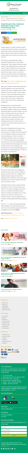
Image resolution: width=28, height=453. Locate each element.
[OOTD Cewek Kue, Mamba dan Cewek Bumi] (14, 236)
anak (4, 218)
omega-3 (16, 218)
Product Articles (14, 260)
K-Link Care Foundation (6, 415)
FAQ (8, 446)
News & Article (16, 16)
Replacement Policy (6, 309)
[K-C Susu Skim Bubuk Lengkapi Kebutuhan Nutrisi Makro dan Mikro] (14, 251)
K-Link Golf (3, 416)
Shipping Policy (5, 308)
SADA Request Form (6, 341)
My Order (4, 317)
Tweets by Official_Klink (7, 409)
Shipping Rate (5, 306)
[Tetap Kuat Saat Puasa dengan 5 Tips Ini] (14, 283)
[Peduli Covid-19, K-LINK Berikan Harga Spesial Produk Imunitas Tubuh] (14, 267)
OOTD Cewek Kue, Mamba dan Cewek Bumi (12, 242)
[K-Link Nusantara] (14, 3)
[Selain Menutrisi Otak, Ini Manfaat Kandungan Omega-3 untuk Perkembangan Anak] (14, 40)
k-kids (7, 218)
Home (10, 16)
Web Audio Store (6, 322)
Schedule (4, 338)
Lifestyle (11, 244)
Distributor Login (5, 324)
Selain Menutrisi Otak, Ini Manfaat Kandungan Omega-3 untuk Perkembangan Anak (12, 25)
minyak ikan (10, 218)
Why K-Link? (4, 304)
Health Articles (14, 29)
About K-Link (5, 302)
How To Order (5, 316)
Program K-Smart (6, 321)
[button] (24, 13)
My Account (4, 319)
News (12, 276)
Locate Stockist (5, 328)
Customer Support (6, 336)
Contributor (4, 339)
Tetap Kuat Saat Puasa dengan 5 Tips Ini (11, 289)
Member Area (5, 326)
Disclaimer (4, 343)
